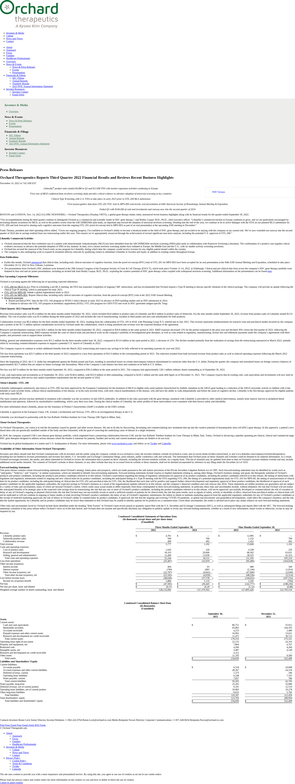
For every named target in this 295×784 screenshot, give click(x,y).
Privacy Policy (13, 758)
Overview (11, 61)
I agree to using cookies (11, 782)
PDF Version (218, 192)
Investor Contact (20, 92)
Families (10, 55)
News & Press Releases (23, 67)
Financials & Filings (16, 75)
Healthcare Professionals (18, 58)
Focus (9, 53)
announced (36, 262)
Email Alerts (18, 94)
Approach (11, 50)
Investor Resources (15, 89)
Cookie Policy (19, 760)
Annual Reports (20, 81)
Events (15, 70)
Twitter (15, 766)
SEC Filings (18, 78)
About (9, 47)
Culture (9, 35)
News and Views (14, 38)
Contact (10, 41)
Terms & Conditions (22, 763)
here (270, 271)
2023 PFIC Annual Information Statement (32, 86)
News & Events (14, 64)
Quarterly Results (20, 83)
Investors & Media (15, 33)
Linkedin (16, 769)
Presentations (18, 72)
